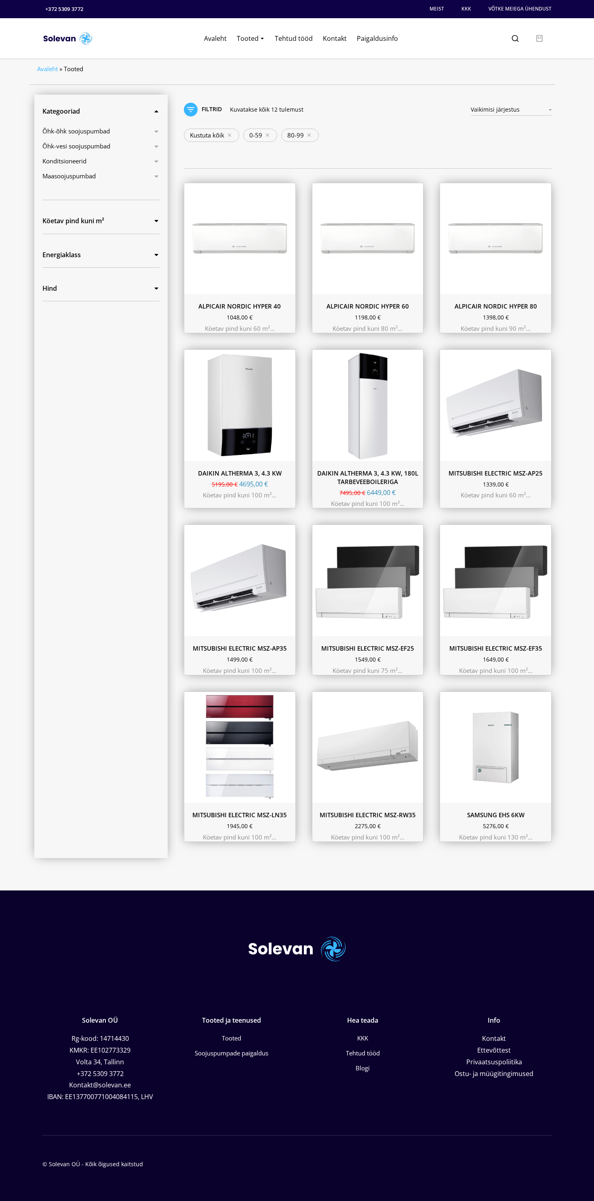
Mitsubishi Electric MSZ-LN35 (239, 815)
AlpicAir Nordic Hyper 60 (367, 306)
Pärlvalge (228, 781)
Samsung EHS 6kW (495, 815)
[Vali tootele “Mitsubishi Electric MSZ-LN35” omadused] (287, 795)
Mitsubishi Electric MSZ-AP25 (496, 473)
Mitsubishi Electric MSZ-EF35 (495, 648)
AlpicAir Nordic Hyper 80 (496, 306)
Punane (260, 781)
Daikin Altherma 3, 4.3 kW (240, 473)
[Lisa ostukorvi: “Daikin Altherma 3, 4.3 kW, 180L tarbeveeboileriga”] (415, 453)
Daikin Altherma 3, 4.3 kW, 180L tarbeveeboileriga (367, 477)
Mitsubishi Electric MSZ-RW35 (368, 815)
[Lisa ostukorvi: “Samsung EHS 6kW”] (543, 795)
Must (348, 626)
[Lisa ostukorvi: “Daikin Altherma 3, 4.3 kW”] (287, 453)
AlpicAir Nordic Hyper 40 (239, 306)
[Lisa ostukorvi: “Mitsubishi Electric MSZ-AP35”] (287, 628)
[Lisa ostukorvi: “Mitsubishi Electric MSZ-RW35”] (415, 795)
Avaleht (47, 69)
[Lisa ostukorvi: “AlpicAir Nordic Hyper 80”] (543, 286)
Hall (326, 626)
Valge (372, 626)
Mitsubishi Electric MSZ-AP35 (240, 648)
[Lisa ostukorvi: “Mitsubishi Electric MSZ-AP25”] (543, 453)
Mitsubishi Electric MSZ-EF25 (367, 648)
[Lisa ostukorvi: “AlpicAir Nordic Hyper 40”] (287, 286)
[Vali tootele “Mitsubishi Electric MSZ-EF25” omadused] (415, 628)
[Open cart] (539, 38)
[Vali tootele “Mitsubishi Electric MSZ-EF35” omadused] (543, 628)
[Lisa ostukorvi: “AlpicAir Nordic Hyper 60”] (415, 286)
